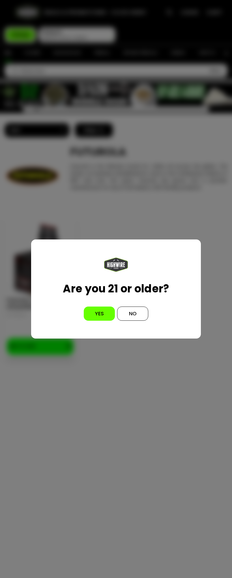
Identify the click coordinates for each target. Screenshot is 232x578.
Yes (99, 313)
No (133, 313)
